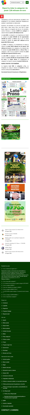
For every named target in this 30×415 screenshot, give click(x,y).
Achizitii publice (6, 359)
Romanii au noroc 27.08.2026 (11, 233)
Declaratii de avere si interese (9, 370)
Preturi (4, 342)
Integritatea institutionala (8, 378)
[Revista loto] (14, 99)
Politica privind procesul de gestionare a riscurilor (14, 384)
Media (4, 333)
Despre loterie (6, 325)
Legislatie (5, 305)
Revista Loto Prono (7, 353)
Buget (4, 364)
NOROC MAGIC (8, 247)
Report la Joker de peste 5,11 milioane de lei (14, 229)
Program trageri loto (7, 344)
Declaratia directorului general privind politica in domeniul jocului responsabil (14, 397)
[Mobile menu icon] (27, 2)
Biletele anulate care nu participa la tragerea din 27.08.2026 (14, 238)
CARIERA (14, 410)
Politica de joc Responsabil (10, 393)
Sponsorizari (6, 347)
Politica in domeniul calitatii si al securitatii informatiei (15, 381)
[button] (2, 16)
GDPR (4, 400)
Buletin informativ (7, 367)
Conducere (5, 302)
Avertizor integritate (7, 403)
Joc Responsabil (6, 390)
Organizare (5, 308)
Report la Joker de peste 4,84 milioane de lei (14, 251)
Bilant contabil (6, 362)
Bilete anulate (6, 322)
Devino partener (6, 328)
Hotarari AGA (6, 373)
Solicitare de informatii (8, 375)
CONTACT (5, 410)
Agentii (4, 320)
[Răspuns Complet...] (5, 279)
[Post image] (2, 230)
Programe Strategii (7, 311)
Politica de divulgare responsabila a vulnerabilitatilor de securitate (15, 387)
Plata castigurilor (6, 336)
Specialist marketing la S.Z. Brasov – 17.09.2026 (15, 243)
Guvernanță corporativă (8, 406)
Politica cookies (6, 339)
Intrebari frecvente (7, 331)
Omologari (5, 350)
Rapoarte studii (6, 313)
